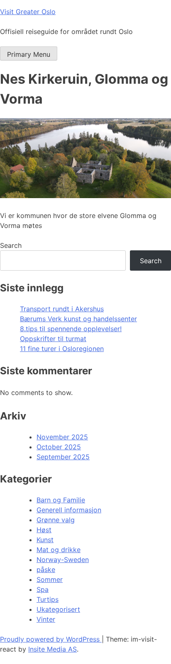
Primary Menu (28, 54)
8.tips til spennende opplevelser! (71, 329)
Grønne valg (56, 520)
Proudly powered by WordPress (51, 639)
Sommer (50, 579)
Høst (44, 530)
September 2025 (63, 457)
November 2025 (62, 437)
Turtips (48, 599)
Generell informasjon (69, 510)
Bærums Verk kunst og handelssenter (78, 319)
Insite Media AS (52, 649)
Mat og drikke (59, 549)
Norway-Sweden (63, 559)
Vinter (46, 619)
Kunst (45, 540)
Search (11, 245)
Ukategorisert (58, 609)
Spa (43, 589)
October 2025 (59, 447)
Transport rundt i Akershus (62, 309)
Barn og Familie (61, 500)
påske (46, 569)
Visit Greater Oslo (28, 11)
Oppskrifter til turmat (53, 338)
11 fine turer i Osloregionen (62, 348)
